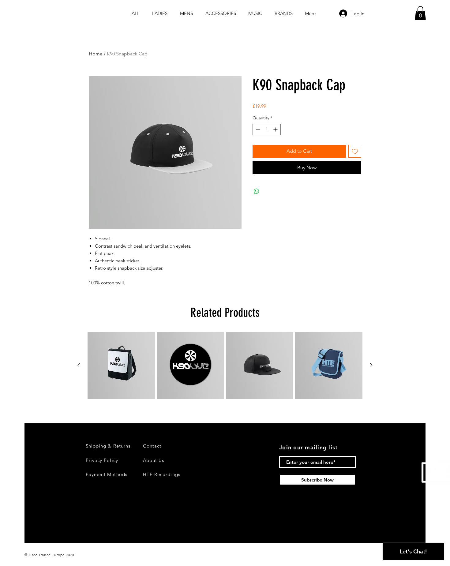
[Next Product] (371, 365)
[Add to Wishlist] (354, 151)
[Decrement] (257, 129)
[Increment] (276, 129)
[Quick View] (121, 365)
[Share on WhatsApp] (256, 191)
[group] (225, 365)
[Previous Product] (78, 365)
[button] (420, 13)
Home (96, 54)
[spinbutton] (266, 129)
